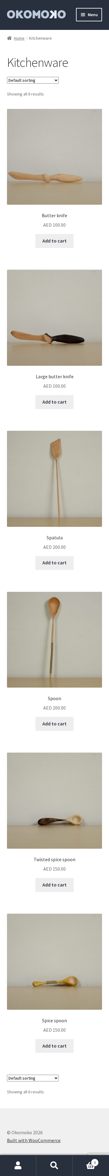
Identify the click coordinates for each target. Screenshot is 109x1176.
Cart (84, 1160)
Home (19, 38)
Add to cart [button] (54, 241)
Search (54, 1165)
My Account (18, 1165)
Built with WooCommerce (34, 1140)
